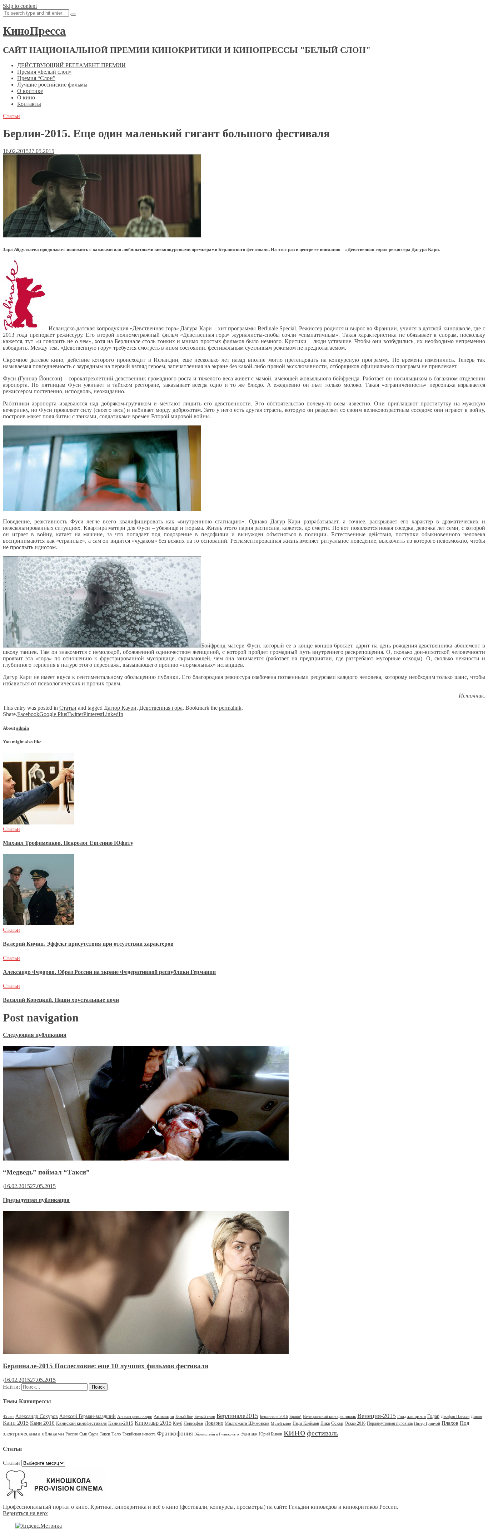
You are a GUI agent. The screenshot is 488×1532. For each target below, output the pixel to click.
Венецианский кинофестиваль (329, 1416)
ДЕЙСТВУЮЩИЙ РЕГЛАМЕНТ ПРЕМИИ (71, 65)
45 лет (8, 1416)
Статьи (11, 116)
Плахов (450, 1423)
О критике (30, 91)
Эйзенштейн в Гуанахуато (216, 1434)
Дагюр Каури (120, 708)
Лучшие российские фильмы (52, 85)
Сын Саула (88, 1434)
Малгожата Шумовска (247, 1423)
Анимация (164, 1416)
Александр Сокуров (36, 1416)
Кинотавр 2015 (153, 1423)
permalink (230, 708)
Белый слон (204, 1416)
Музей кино (281, 1423)
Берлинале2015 (237, 1415)
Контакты (29, 104)
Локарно (214, 1423)
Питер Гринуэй (427, 1423)
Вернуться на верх (25, 1513)
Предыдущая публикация (36, 1200)
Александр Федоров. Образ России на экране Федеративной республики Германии (109, 972)
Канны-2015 (120, 1423)
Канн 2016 (42, 1423)
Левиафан (193, 1423)
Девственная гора (161, 708)
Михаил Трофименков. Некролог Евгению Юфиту (68, 843)
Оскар (337, 1423)
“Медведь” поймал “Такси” (46, 1172)
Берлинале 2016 (274, 1416)
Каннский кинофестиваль (81, 1423)
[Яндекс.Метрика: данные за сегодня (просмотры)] (38, 1526)
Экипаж (249, 1434)
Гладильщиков (411, 1416)
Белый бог (184, 1417)
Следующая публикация (34, 1035)
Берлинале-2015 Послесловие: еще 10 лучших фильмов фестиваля (105, 1366)
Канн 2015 (16, 1423)
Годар (433, 1416)
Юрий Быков (270, 1434)
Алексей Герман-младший (87, 1416)
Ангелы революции (134, 1416)
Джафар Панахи (455, 1416)
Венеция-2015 (376, 1415)
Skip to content (20, 6)
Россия (71, 1434)
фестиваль (322, 1433)
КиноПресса (34, 30)
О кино (26, 97)
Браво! (295, 1416)
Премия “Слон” (36, 78)
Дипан (476, 1416)
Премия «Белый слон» (44, 72)
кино (294, 1432)
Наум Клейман (306, 1423)
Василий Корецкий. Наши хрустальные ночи (61, 1000)
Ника (325, 1423)
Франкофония (175, 1433)
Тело (116, 1434)
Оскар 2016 (355, 1423)
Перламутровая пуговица (390, 1423)
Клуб (177, 1423)
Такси (105, 1434)
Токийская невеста (139, 1434)
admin (22, 728)
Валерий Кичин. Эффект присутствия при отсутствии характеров (88, 944)
